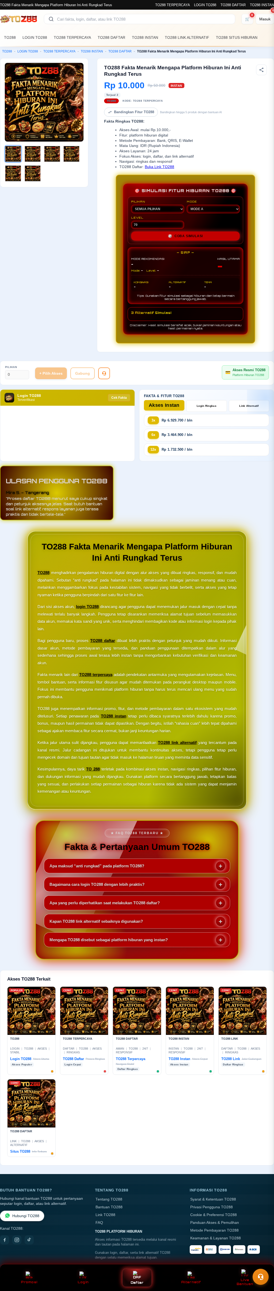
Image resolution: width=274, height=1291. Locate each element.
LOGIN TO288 (205, 5)
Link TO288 (105, 1215)
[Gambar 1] (13, 153)
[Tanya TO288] (104, 373)
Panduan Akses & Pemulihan (214, 1223)
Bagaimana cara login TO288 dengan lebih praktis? (97, 884)
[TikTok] (29, 1239)
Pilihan (11, 367)
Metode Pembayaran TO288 (214, 1230)
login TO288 (87, 606)
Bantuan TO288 (109, 1207)
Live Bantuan (245, 1282)
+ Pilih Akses (51, 373)
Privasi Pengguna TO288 (211, 1207)
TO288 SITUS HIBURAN (236, 37)
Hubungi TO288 (25, 1216)
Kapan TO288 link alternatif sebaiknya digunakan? (96, 921)
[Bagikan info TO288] (261, 69)
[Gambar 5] (13, 173)
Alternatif (191, 1282)
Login (83, 1282)
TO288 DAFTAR (233, 5)
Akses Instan (164, 405)
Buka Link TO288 (159, 167)
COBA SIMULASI (185, 236)
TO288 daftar (102, 640)
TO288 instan (113, 716)
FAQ (99, 1223)
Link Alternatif (249, 405)
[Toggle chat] (261, 1277)
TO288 (10, 37)
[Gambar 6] (32, 173)
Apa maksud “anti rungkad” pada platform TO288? (97, 866)
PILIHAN (138, 201)
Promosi (29, 1282)
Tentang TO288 (109, 1199)
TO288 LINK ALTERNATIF (187, 37)
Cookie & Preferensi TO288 (213, 1215)
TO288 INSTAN (262, 5)
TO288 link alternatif (177, 742)
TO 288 (93, 769)
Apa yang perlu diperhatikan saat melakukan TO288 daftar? (105, 903)
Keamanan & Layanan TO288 (215, 1238)
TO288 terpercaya (95, 674)
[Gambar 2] (32, 153)
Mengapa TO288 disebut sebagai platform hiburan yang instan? (109, 939)
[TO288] (18, 19)
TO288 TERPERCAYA (172, 5)
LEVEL (137, 217)
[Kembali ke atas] (262, 1264)
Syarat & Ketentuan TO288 (213, 1199)
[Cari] (51, 19)
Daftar (137, 1283)
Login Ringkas (206, 405)
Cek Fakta (119, 398)
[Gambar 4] (71, 153)
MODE (192, 201)
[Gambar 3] (52, 153)
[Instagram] (16, 1239)
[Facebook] (4, 1239)
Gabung (82, 373)
